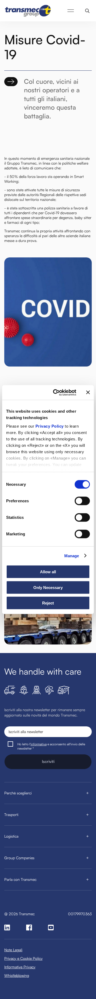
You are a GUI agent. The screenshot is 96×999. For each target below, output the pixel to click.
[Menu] (71, 10)
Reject (48, 603)
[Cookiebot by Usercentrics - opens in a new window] (56, 392)
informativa (39, 744)
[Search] (87, 10)
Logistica (11, 836)
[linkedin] (7, 927)
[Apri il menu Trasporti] (87, 814)
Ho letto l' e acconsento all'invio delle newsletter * (51, 746)
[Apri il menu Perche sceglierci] (87, 793)
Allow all (48, 572)
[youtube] (51, 927)
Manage (71, 555)
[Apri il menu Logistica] (87, 836)
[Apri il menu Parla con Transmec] (87, 879)
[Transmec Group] (28, 10)
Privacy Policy (49, 426)
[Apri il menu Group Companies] (87, 858)
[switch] (82, 501)
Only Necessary (48, 587)
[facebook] (29, 927)
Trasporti (11, 814)
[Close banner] (88, 392)
